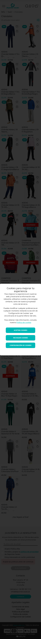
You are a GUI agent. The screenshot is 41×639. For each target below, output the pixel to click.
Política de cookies (24, 322)
